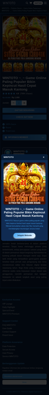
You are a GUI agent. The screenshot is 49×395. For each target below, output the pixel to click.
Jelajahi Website (24, 235)
